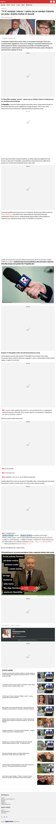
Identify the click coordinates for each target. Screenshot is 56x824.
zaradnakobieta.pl (5, 811)
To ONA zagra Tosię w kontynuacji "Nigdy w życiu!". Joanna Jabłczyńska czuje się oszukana (17, 696)
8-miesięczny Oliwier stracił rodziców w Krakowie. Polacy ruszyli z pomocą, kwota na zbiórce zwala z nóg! (18, 685)
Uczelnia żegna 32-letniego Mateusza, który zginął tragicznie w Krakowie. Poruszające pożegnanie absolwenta (18, 765)
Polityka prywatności (6, 804)
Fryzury (13, 5)
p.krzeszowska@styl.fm (20, 636)
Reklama (3, 800)
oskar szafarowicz (5, 625)
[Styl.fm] (4, 2)
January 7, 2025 (26, 544)
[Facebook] (1, 817)
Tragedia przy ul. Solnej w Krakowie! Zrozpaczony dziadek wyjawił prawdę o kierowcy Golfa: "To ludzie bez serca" (17, 742)
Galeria (26, 588)
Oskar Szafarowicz (6, 214)
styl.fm (2, 810)
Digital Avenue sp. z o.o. (33, 640)
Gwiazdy (3, 5)
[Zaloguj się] (51, 2)
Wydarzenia (29, 5)
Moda (23, 5)
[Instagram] (4, 817)
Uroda (8, 5)
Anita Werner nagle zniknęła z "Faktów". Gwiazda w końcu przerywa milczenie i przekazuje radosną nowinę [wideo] (17, 776)
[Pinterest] (6, 817)
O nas (2, 797)
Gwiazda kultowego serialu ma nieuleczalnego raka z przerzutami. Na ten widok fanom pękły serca (15, 754)
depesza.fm (3, 812)
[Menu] (54, 2)
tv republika (17, 625)
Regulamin (3, 803)
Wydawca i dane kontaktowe (7, 799)
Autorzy (3, 801)
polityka (12, 625)
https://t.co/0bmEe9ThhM (43, 541)
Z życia (18, 5)
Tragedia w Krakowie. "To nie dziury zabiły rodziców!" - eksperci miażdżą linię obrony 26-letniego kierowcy (18, 731)
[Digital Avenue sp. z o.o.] (9, 821)
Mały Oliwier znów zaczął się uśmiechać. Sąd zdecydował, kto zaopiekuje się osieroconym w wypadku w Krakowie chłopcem (18, 708)
